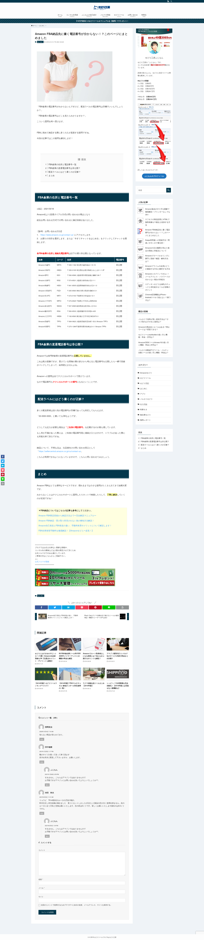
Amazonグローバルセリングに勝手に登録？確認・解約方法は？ (157, 258)
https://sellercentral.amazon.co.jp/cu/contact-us (60, 451)
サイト (40, 897)
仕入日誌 (143, 404)
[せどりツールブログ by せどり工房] (102, 7)
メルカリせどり (146, 399)
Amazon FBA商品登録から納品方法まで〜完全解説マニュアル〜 (67, 515)
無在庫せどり (145, 414)
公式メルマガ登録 (42, 561)
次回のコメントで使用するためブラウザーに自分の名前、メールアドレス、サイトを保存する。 (76, 905)
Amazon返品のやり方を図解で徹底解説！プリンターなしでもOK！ (157, 212)
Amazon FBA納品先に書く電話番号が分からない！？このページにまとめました (157, 232)
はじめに (40, 42)
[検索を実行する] (168, 190)
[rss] (168, 1)
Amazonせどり (146, 372)
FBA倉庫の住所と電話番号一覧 (62, 164)
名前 (40, 879)
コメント (41, 850)
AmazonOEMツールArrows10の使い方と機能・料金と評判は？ (153, 343)
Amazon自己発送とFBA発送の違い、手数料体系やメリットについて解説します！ (75, 525)
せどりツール (145, 378)
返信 (41, 739)
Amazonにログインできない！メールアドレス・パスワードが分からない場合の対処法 (157, 276)
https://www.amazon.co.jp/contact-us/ (57, 234)
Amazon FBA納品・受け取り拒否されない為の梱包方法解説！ (66, 520)
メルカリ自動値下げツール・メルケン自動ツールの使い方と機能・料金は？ (153, 351)
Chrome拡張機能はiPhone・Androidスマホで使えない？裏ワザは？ (158, 297)
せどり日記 (144, 383)
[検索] (171, 1)
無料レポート (145, 420)
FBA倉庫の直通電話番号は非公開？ (64, 167)
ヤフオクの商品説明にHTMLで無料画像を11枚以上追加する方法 (157, 222)
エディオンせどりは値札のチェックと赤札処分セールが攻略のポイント (157, 287)
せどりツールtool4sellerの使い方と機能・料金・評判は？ (152, 335)
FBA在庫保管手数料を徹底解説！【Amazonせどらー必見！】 (66, 530)
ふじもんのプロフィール (154, 176)
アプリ (142, 393)
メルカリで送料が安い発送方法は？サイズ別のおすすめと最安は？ (153, 320)
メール (41, 888)
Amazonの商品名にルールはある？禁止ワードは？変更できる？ (154, 328)
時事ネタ (143, 409)
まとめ (52, 175)
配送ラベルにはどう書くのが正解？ (65, 171)
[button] (41, 607)
